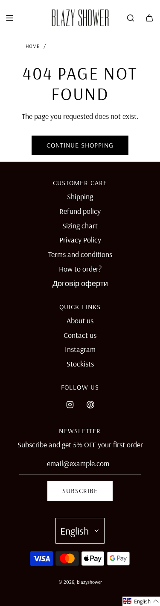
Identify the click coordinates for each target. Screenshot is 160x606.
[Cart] (149, 18)
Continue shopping (80, 145)
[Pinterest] (90, 404)
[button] (141, 601)
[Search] (130, 18)
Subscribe (80, 490)
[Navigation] (9, 18)
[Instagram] (70, 404)
